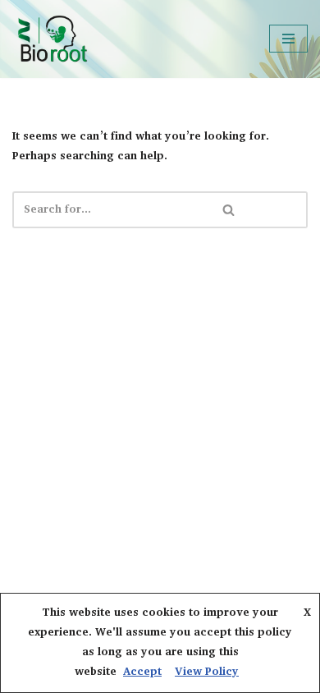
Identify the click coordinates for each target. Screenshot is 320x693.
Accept (142, 672)
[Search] (229, 209)
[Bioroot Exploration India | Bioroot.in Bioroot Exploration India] (51, 39)
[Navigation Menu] (288, 39)
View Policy (207, 672)
